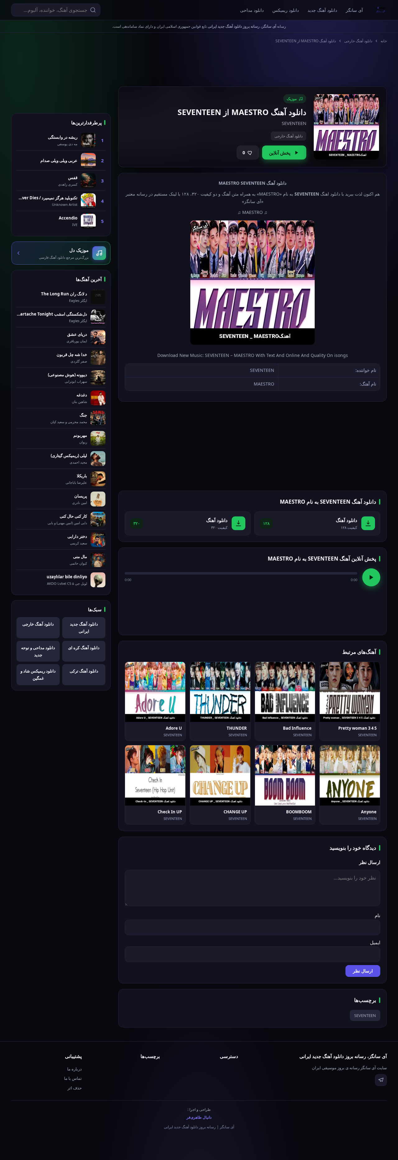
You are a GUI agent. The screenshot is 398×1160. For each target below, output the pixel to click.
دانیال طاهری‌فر (199, 1117)
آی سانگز (354, 10)
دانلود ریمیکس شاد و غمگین (38, 674)
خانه (384, 41)
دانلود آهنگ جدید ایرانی (84, 627)
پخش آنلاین (279, 153)
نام (377, 915)
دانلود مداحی (252, 10)
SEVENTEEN (365, 1015)
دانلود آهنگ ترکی (84, 671)
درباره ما (74, 1069)
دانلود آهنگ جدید (322, 10)
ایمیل (375, 942)
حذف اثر (74, 1088)
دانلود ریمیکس (285, 10)
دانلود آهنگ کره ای (84, 647)
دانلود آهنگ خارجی (358, 41)
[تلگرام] (381, 1080)
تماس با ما (73, 1078)
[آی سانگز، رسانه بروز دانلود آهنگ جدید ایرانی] (381, 10)
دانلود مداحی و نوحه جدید (38, 651)
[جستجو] (93, 10)
